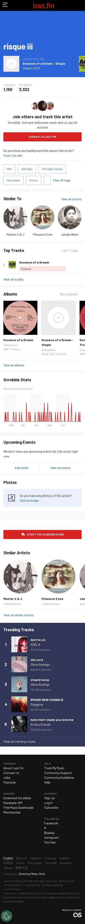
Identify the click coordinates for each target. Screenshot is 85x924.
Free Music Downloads (18, 807)
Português (34, 863)
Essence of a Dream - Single (44, 63)
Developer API (12, 803)
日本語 (8, 863)
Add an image (29, 500)
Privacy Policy (13, 885)
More (79, 264)
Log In (48, 803)
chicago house (52, 169)
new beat (13, 180)
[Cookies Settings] (6, 916)
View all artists (71, 199)
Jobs (6, 777)
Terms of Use (66, 880)
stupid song (40, 680)
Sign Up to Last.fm (42, 136)
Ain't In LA (38, 640)
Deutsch (21, 858)
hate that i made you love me (52, 720)
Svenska (65, 863)
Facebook (51, 823)
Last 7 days (70, 250)
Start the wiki (12, 155)
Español (35, 858)
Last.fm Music (13, 889)
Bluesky (49, 833)
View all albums (13, 365)
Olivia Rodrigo (40, 664)
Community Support (58, 773)
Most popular (69, 294)
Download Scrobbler (17, 798)
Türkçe (7, 868)
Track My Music (54, 768)
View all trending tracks (19, 741)
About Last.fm (13, 768)
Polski (20, 863)
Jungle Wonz (69, 234)
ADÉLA (35, 644)
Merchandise (11, 812)
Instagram (51, 837)
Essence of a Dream (34, 262)
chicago (27, 169)
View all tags (61, 180)
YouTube (50, 842)
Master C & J (15, 234)
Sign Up (49, 798)
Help (47, 782)
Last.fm (44, 5)
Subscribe (51, 807)
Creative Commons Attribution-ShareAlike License (34, 897)
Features (9, 782)
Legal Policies (31, 885)
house (33, 180)
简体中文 (21, 868)
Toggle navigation (5, 5)
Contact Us (11, 773)
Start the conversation (45, 534)
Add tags (47, 180)
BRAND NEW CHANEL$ (47, 700)
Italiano (64, 858)
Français (50, 858)
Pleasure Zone (42, 234)
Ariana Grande (40, 724)
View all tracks (13, 279)
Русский (51, 863)
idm (9, 169)
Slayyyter (37, 704)
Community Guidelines (59, 777)
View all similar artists (18, 615)
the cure (37, 660)
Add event (22, 468)
